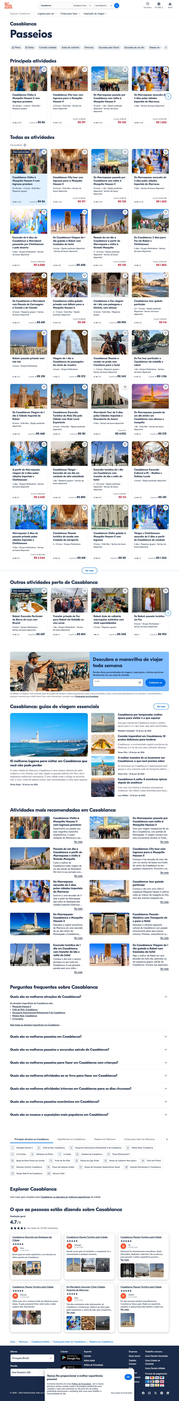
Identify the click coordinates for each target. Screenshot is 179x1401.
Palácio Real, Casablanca (24, 1016)
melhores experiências (79, 1197)
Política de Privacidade (93, 1365)
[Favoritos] (147, 4)
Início (12, 1342)
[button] (28, 96)
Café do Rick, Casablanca (24, 1009)
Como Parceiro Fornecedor (156, 1356)
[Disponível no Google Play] (71, 1358)
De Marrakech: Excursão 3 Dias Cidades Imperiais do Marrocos (86, 1288)
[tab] (31, 1139)
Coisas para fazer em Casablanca (69, 1342)
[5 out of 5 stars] (35, 1244)
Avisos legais (89, 1360)
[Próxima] (168, 96)
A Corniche (17, 1019)
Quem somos (134, 1356)
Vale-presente (135, 1377)
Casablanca (46, 1197)
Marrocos (23, 1342)
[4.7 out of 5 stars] (18, 1228)
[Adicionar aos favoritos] (44, 69)
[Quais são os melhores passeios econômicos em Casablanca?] (166, 1101)
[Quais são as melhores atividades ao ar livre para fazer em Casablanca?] (166, 1075)
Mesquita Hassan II (21, 1006)
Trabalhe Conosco (132, 1362)
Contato (87, 1356)
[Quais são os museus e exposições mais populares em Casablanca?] (166, 1114)
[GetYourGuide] (8, 5)
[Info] (24, 145)
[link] (28, 96)
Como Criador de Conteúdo (152, 1362)
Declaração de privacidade (87, 696)
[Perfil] (170, 4)
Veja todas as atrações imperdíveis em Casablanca (34, 1025)
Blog (131, 1368)
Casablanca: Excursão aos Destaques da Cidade (32, 1239)
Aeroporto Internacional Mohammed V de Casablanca (38, 1012)
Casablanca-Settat (40, 1342)
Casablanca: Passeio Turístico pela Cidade (87, 1237)
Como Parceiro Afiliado (155, 1368)
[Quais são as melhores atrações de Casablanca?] (166, 997)
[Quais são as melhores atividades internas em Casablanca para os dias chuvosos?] (166, 1088)
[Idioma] (159, 4)
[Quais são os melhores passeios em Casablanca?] (166, 1036)
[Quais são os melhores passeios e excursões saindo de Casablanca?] (166, 1049)
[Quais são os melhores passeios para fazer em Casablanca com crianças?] (166, 1062)
